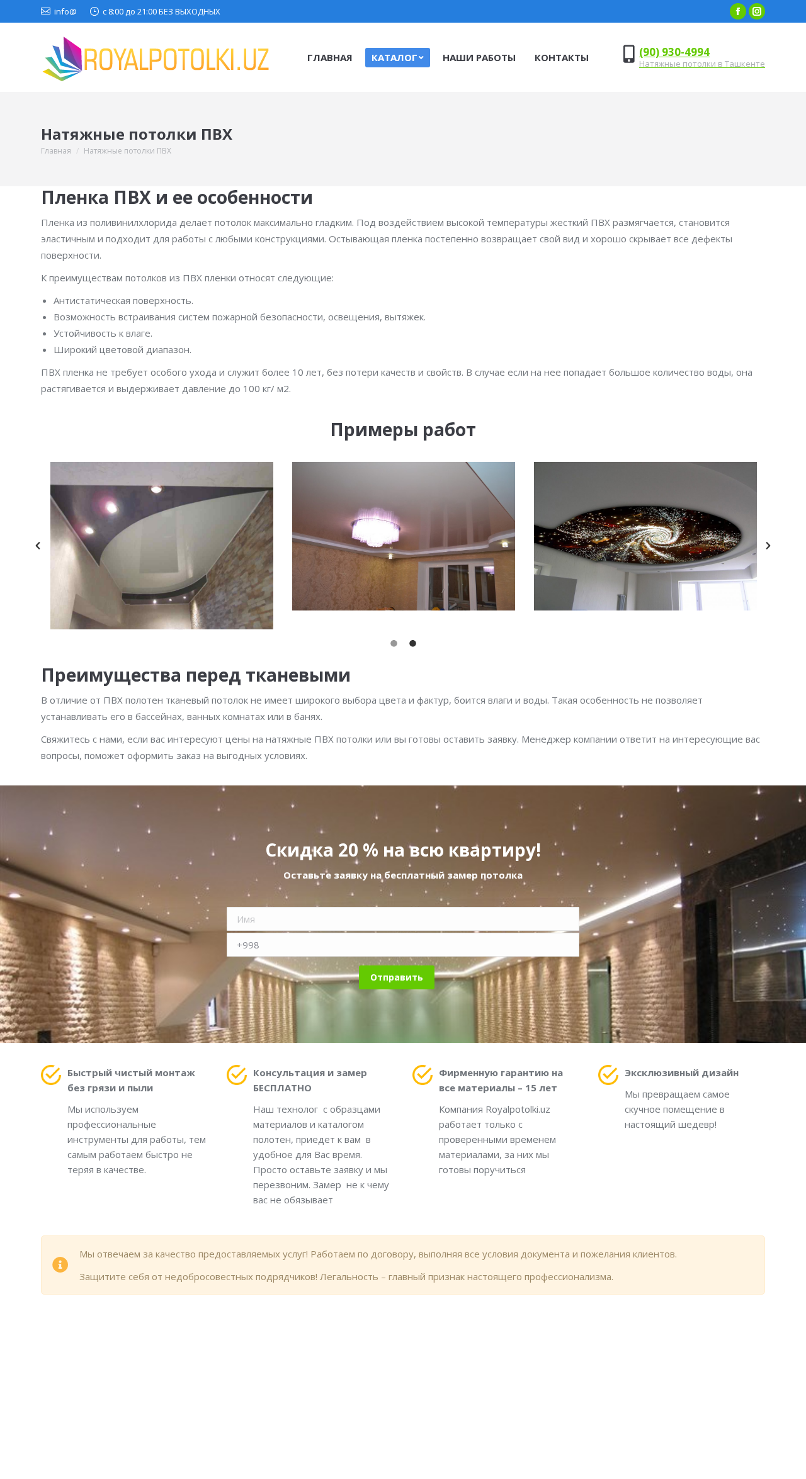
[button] (37, 545)
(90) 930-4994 (674, 52)
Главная (56, 150)
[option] (161, 545)
